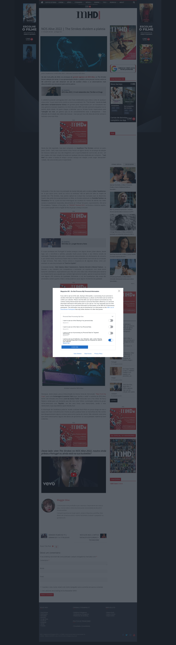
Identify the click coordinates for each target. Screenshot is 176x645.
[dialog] (88, 322)
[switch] (110, 320)
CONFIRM (74, 347)
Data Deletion (78, 353)
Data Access (88, 353)
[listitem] (88, 316)
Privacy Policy (98, 353)
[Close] (119, 291)
